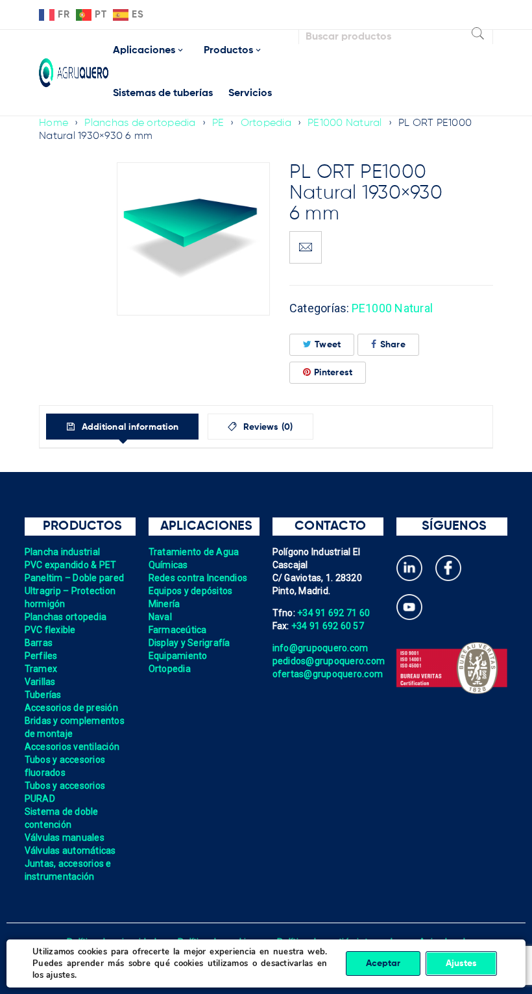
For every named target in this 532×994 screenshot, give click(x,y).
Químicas (168, 565)
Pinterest (333, 372)
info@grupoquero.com (320, 648)
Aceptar (383, 963)
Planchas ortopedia (66, 617)
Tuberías (43, 695)
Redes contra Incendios (198, 578)
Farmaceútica (178, 630)
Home (53, 123)
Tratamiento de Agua (194, 552)
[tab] (122, 426)
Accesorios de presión (71, 707)
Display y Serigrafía (189, 643)
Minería (164, 604)
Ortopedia (266, 123)
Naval (160, 617)
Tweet (328, 344)
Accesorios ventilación (72, 746)
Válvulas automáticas (70, 850)
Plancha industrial (63, 552)
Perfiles (41, 656)
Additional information (128, 427)
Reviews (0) (267, 427)
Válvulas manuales (64, 837)
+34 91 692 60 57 (327, 626)
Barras (39, 643)
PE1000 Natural (345, 123)
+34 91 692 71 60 (333, 613)
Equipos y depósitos (191, 591)
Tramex (41, 669)
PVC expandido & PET (71, 565)
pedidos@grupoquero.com (328, 661)
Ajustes (461, 963)
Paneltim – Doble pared (75, 578)
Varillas (40, 682)
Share (392, 344)
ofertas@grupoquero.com (327, 674)
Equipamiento (178, 656)
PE (218, 123)
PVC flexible (50, 630)
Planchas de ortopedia (139, 123)
